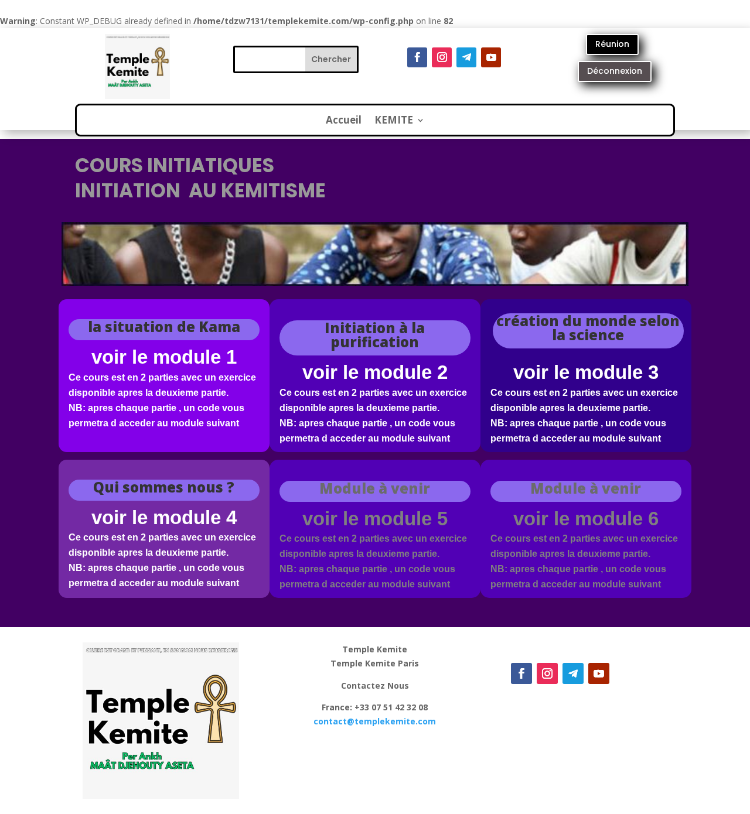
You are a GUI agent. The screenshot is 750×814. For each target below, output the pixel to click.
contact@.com (374, 721)
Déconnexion (614, 71)
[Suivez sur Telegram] (466, 57)
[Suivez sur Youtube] (491, 57)
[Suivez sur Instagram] (442, 57)
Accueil (344, 121)
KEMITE (393, 121)
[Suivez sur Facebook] (417, 57)
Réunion (612, 44)
